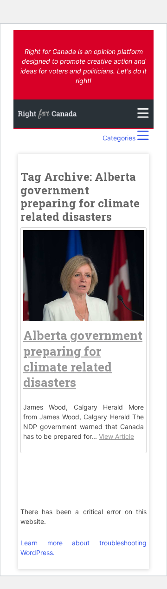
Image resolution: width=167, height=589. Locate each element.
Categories (120, 138)
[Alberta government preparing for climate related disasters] (83, 316)
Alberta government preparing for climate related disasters (82, 358)
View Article (116, 436)
